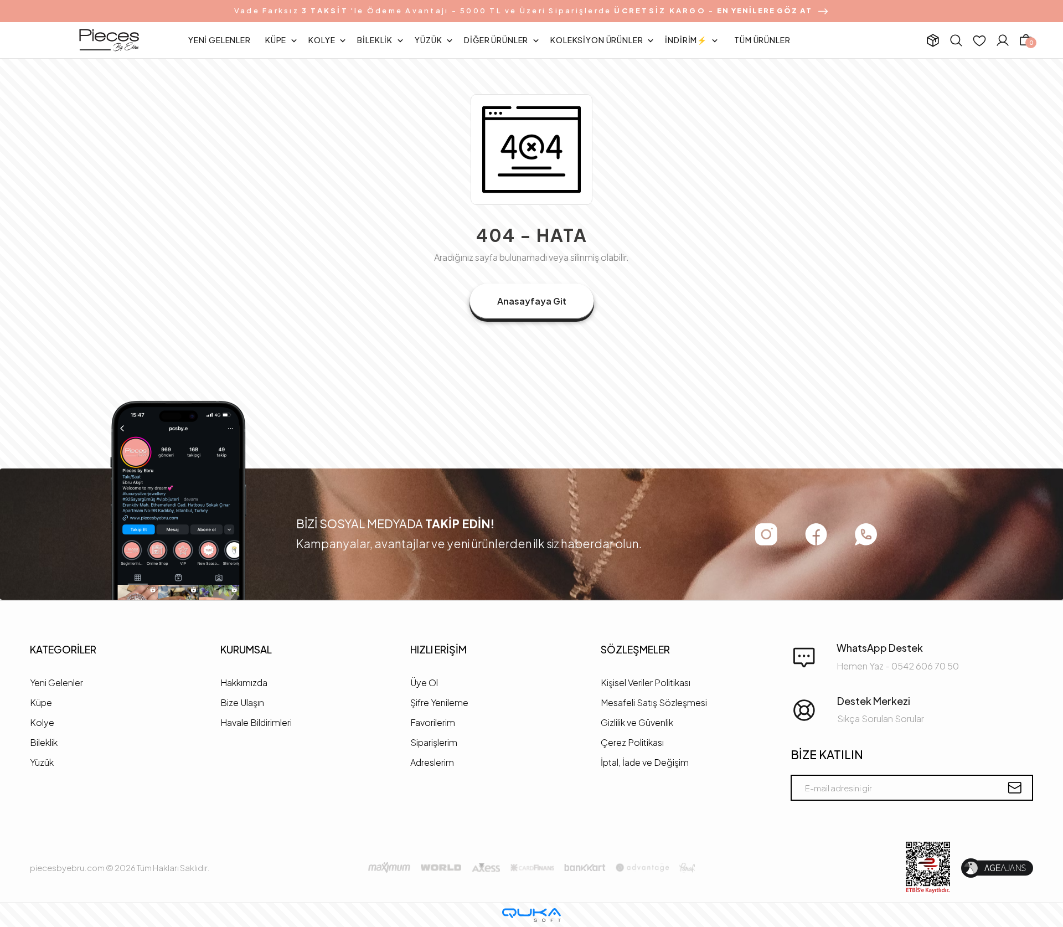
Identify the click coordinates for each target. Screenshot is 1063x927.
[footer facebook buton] (816, 534)
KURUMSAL (246, 649)
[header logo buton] (109, 40)
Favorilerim (432, 722)
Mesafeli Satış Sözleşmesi (654, 702)
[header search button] (956, 40)
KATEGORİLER (63, 649)
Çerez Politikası (632, 742)
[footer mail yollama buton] (1014, 787)
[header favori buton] (979, 40)
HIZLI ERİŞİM (438, 649)
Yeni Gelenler (56, 682)
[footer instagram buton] (766, 534)
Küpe (41, 702)
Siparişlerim (433, 742)
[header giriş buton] (1002, 40)
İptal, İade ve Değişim (645, 762)
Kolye (42, 722)
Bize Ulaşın (242, 702)
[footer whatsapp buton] (866, 534)
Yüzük (42, 762)
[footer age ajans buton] (997, 868)
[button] (219, 40)
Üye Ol (424, 682)
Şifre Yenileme (439, 702)
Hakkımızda (243, 682)
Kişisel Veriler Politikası (645, 682)
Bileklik (44, 742)
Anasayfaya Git (531, 301)
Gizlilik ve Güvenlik (637, 722)
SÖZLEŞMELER (635, 649)
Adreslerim (432, 762)
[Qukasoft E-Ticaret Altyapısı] (531, 915)
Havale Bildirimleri (256, 722)
